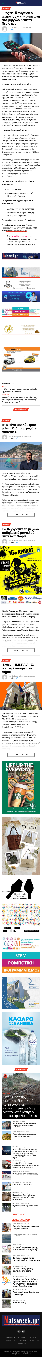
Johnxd (13, 438)
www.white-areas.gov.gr (20, 236)
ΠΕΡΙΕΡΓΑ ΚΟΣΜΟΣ (20, 1340)
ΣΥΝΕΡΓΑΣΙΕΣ (33, 1337)
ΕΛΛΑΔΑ (8, 1340)
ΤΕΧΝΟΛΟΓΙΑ (34, 1340)
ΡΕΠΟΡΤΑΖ (22, 1343)
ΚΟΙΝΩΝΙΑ (21, 1337)
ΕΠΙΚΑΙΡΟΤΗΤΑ (9, 1337)
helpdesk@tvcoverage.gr (16, 230)
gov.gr (34, 68)
